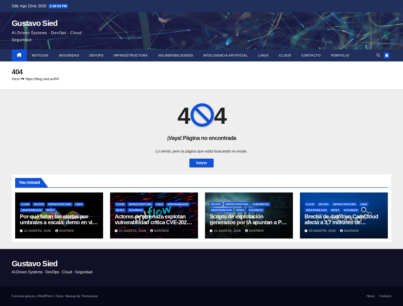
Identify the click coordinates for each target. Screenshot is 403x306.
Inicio (16, 79)
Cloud (285, 55)
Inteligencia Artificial (225, 55)
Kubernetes (261, 204)
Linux (263, 55)
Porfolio (340, 55)
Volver (201, 163)
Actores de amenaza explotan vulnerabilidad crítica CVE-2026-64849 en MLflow (153, 222)
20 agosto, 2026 (323, 230)
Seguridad (69, 55)
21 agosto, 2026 (38, 230)
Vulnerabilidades (175, 55)
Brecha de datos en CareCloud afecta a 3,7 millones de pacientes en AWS (341, 222)
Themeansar (89, 296)
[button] (378, 55)
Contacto (311, 55)
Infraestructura (131, 55)
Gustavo (66, 230)
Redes (50, 210)
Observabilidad (31, 210)
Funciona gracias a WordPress (33, 296)
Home (371, 296)
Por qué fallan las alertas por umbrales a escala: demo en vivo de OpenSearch (59, 222)
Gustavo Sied (35, 23)
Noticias (40, 55)
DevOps (96, 55)
